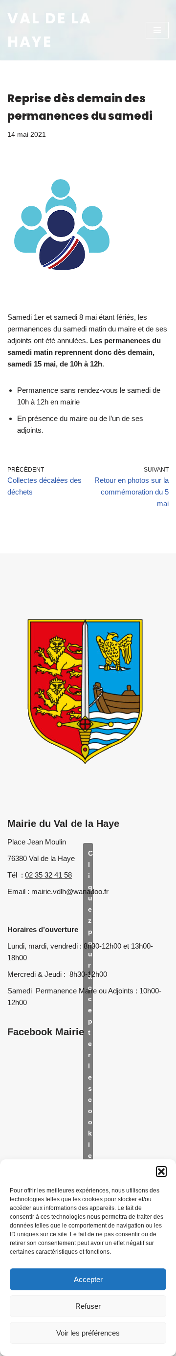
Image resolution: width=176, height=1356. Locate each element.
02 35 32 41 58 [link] (48, 875)
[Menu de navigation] (157, 30)
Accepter (88, 1279)
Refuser (88, 1306)
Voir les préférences (88, 1333)
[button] (161, 1171)
